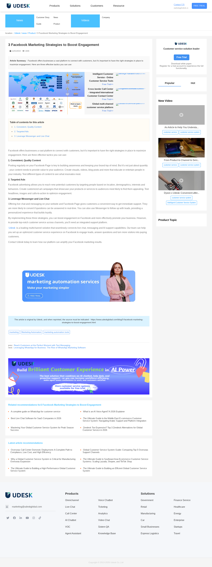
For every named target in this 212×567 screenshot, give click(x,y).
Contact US (179, 4)
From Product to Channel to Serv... (181, 160)
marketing (14, 332)
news (24, 33)
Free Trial (199, 6)
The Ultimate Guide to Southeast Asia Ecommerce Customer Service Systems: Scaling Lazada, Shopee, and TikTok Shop (115, 460)
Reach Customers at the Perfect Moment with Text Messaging (42, 345)
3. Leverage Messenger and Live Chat (31, 136)
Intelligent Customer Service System (181, 203)
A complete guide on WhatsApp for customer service (35, 411)
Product (31, 33)
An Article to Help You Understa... (182, 127)
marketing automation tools (56, 332)
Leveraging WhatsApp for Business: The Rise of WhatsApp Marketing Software (50, 347)
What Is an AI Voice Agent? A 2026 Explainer (104, 411)
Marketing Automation (31, 332)
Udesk (17, 33)
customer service (170, 132)
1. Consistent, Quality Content (28, 127)
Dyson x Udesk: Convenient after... (181, 193)
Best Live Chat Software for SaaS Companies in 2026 (36, 418)
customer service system (189, 132)
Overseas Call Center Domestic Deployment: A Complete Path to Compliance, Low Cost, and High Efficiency (41, 451)
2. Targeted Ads (21, 131)
